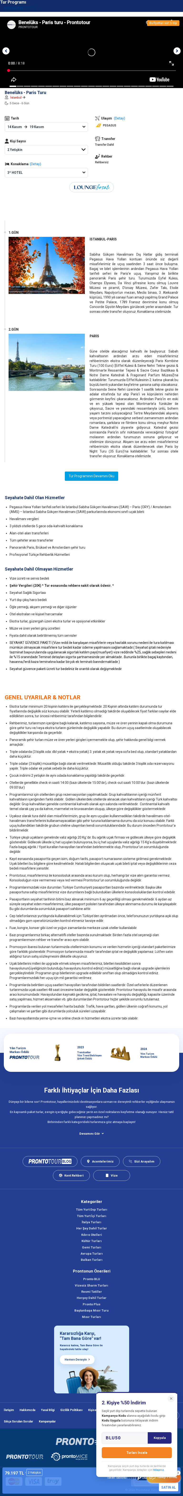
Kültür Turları (91, 1241)
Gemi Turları (91, 1247)
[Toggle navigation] (176, 8)
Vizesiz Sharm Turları (91, 1285)
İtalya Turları (91, 1222)
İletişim (9, 1410)
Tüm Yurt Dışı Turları (91, 1209)
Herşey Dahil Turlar (92, 1298)
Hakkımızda (27, 1410)
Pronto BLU (91, 1279)
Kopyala (160, 1438)
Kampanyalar (47, 1421)
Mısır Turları (91, 1317)
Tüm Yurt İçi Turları (91, 1216)
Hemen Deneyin (76, 1359)
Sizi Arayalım (144, 1161)
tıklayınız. (159, 1469)
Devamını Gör (89, 1133)
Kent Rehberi (74, 1175)
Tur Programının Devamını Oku (91, 476)
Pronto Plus (91, 1304)
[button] (6, 51)
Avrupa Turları (92, 1253)
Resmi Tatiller (91, 1291)
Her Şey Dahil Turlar (91, 1228)
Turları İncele (136, 1453)
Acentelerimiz (103, 1161)
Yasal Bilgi (48, 1410)
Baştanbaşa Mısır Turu (91, 1310)
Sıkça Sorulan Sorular (18, 1421)
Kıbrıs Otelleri (91, 1235)
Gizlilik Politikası (71, 1410)
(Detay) (35, 164)
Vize (114, 1175)
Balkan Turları (91, 1260)
